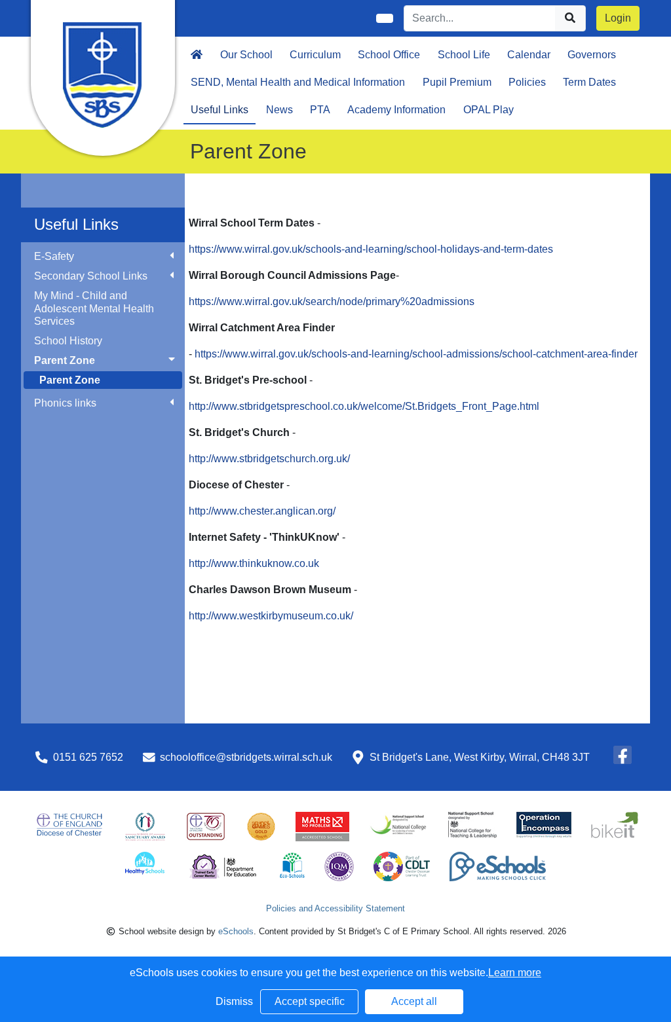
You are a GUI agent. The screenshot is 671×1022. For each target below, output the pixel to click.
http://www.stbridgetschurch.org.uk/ (269, 458)
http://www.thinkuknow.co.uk (254, 563)
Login (618, 18)
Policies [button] (527, 82)
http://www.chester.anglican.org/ (262, 511)
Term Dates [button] (589, 82)
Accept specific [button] (310, 1001)
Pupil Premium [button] (457, 82)
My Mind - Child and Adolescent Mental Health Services (94, 308)
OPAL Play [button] (488, 109)
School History (68, 340)
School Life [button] (464, 54)
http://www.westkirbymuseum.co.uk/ (271, 615)
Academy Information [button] (396, 109)
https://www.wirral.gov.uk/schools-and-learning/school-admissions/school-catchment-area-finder (416, 353)
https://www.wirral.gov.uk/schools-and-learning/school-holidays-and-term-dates (371, 249)
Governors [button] (591, 54)
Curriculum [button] (315, 54)
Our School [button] (246, 54)
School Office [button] (389, 54)
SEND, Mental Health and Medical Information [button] (298, 82)
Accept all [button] (414, 1001)
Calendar (528, 54)
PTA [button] (320, 109)
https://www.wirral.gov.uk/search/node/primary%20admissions (331, 301)
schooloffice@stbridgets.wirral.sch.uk (246, 757)
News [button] (279, 109)
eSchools (236, 931)
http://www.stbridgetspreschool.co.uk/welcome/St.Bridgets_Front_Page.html (364, 406)
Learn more (514, 972)
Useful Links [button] (219, 109)
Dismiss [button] (234, 1001)
